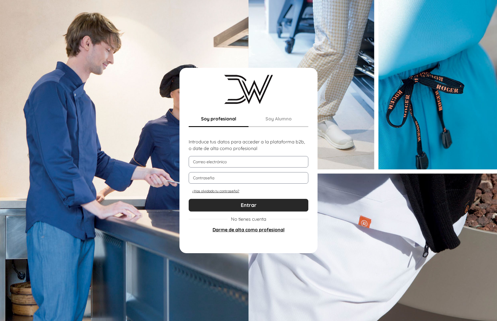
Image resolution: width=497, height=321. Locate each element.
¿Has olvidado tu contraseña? (215, 191)
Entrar (249, 205)
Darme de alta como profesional (248, 229)
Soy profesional (218, 119)
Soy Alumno (278, 119)
